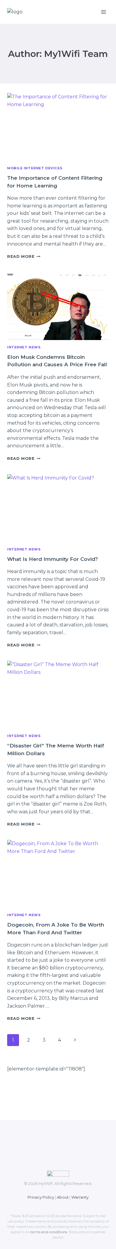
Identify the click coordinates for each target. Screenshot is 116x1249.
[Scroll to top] (17, 1225)
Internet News (23, 347)
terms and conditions (48, 1232)
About (63, 1197)
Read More (23, 256)
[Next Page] (75, 1040)
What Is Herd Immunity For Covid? (52, 559)
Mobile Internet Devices (34, 168)
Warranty (80, 1197)
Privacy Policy (41, 1197)
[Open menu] (103, 11)
